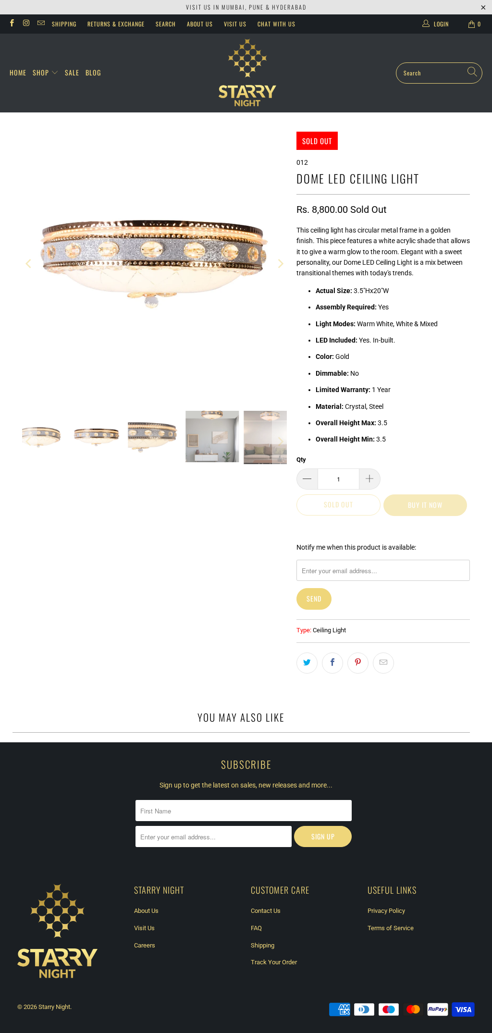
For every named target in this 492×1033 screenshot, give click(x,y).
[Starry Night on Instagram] (26, 24)
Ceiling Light (329, 630)
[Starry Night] (247, 73)
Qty (301, 459)
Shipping (64, 24)
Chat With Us (276, 24)
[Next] (279, 264)
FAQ (256, 928)
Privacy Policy (386, 910)
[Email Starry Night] (41, 24)
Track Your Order (274, 962)
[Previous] (29, 264)
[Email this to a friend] (383, 663)
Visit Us (235, 24)
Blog (93, 72)
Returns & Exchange (116, 24)
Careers (144, 945)
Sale (72, 72)
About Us (200, 24)
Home (18, 72)
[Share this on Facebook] (332, 663)
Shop (42, 72)
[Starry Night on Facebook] (11, 24)
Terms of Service (391, 928)
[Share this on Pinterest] (358, 663)
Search (166, 24)
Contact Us (266, 910)
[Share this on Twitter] (307, 663)
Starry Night (54, 1006)
